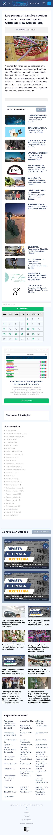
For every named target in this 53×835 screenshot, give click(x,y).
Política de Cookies (27, 819)
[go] (4, 305)
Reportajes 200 (11, 509)
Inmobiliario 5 (11, 461)
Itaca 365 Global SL (42, 747)
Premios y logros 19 (13, 506)
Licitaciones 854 (12, 473)
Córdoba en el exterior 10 (15, 436)
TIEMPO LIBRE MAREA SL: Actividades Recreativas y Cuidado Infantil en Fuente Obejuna (37, 195)
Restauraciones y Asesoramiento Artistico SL (10, 778)
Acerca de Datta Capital (26, 823)
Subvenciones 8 (12, 515)
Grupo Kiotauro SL (26, 745)
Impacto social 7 (12, 457)
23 (33, 334)
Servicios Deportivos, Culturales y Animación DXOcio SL (41, 780)
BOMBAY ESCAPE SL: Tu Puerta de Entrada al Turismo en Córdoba (37, 130)
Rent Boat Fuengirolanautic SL (41, 771)
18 (4, 334)
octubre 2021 (22, 309)
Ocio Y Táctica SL (26, 764)
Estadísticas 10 (11, 445)
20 (16, 334)
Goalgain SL (8, 745)
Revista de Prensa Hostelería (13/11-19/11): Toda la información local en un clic (39, 622)
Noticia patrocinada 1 (13, 485)
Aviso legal (26, 812)
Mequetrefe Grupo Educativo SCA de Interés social (41, 759)
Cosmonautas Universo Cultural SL (10, 735)
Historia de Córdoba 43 (14, 454)
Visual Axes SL (9, 797)
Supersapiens (8, 787)
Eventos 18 (10, 448)
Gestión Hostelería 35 (13, 451)
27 (16, 339)
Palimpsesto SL (9, 769)
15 (28, 329)
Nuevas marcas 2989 (13, 494)
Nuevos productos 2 (13, 497)
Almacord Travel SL (26, 721)
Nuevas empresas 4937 (14, 491)
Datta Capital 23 (12, 439)
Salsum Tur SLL (25, 776)
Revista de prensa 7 (13, 512)
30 (33, 339)
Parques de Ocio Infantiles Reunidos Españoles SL (26, 771)
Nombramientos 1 (12, 479)
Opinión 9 (9, 503)
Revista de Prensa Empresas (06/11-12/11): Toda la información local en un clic (13, 671)
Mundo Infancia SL (10, 764)
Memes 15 (10, 476)
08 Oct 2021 (22, 29)
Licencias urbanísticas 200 (15, 470)
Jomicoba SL (8, 752)
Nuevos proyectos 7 (13, 500)
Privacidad (26, 816)
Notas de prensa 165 (13, 482)
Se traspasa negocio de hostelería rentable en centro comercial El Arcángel (39, 671)
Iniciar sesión (34, 3)
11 (4, 329)
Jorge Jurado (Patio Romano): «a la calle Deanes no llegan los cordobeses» (13, 647)
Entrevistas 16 (11, 442)
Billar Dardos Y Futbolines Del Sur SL (26, 728)
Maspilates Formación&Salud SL (26, 759)
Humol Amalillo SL (41, 745)
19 (10, 334)
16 (33, 329)
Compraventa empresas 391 (16, 433)
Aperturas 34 (10, 430)
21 (22, 334)
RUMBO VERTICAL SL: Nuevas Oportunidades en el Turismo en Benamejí (37, 206)
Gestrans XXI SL (40, 740)
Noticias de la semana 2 (14, 488)
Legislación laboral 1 (13, 467)
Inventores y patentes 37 (14, 464)
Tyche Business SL (26, 792)
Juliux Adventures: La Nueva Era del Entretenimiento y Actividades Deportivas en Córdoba (38, 264)
